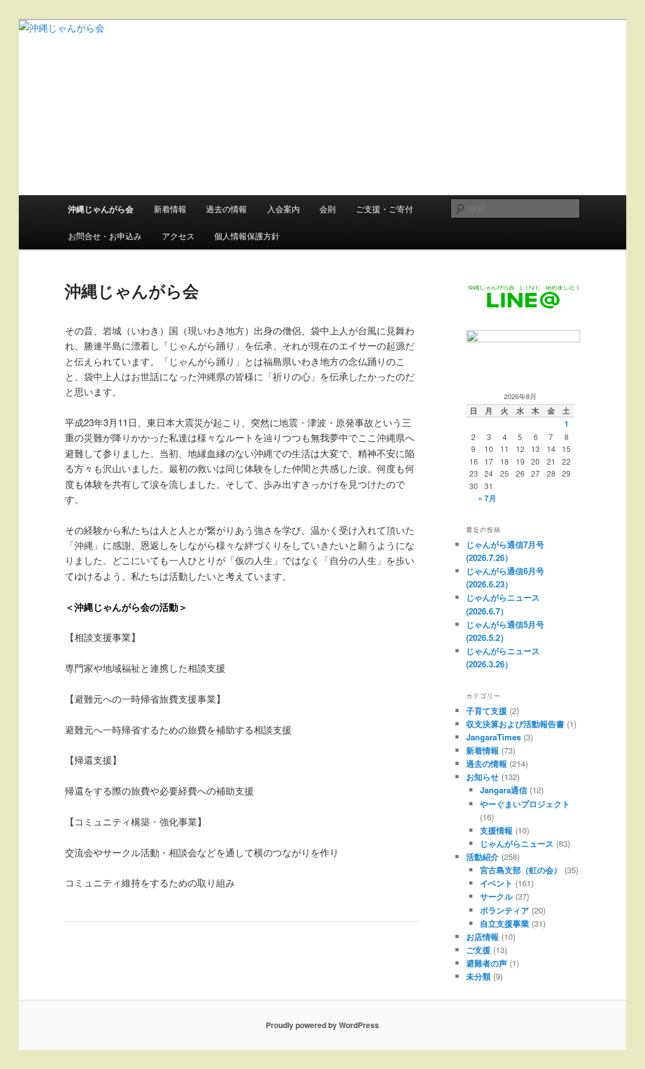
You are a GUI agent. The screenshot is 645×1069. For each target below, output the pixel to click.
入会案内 (283, 209)
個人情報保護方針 (247, 236)
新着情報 (170, 209)
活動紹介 (482, 857)
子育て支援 (486, 710)
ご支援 (478, 950)
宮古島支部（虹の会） (521, 870)
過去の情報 (226, 209)
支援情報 (496, 830)
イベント (496, 883)
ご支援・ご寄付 (384, 209)
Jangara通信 (503, 790)
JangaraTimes (493, 737)
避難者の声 (486, 963)
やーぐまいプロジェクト (525, 804)
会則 (327, 209)
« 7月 (487, 498)
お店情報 (482, 936)
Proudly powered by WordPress (322, 1025)
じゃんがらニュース (517, 843)
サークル (496, 896)
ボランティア (504, 910)
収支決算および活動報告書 (515, 724)
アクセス (178, 236)
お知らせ (482, 777)
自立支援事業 (504, 923)
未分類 (478, 976)
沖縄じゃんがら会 (101, 209)
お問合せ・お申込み (105, 236)
